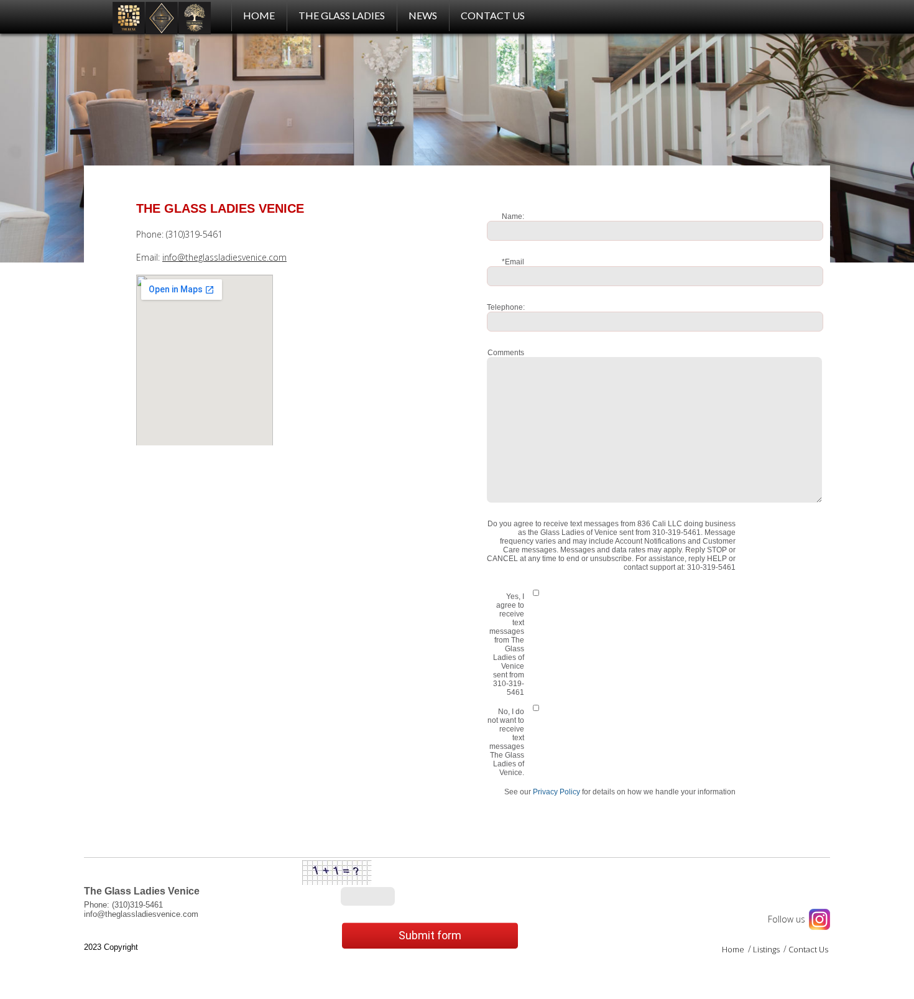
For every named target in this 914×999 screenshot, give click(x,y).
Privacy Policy (556, 792)
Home (734, 949)
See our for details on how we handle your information (620, 792)
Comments (505, 352)
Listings (767, 949)
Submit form (430, 935)
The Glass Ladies (341, 15)
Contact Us (493, 15)
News (423, 15)
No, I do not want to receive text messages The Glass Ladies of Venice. (505, 742)
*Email (513, 262)
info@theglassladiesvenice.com (224, 257)
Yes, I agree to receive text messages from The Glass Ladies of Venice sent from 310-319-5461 (506, 644)
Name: (513, 216)
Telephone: (506, 307)
